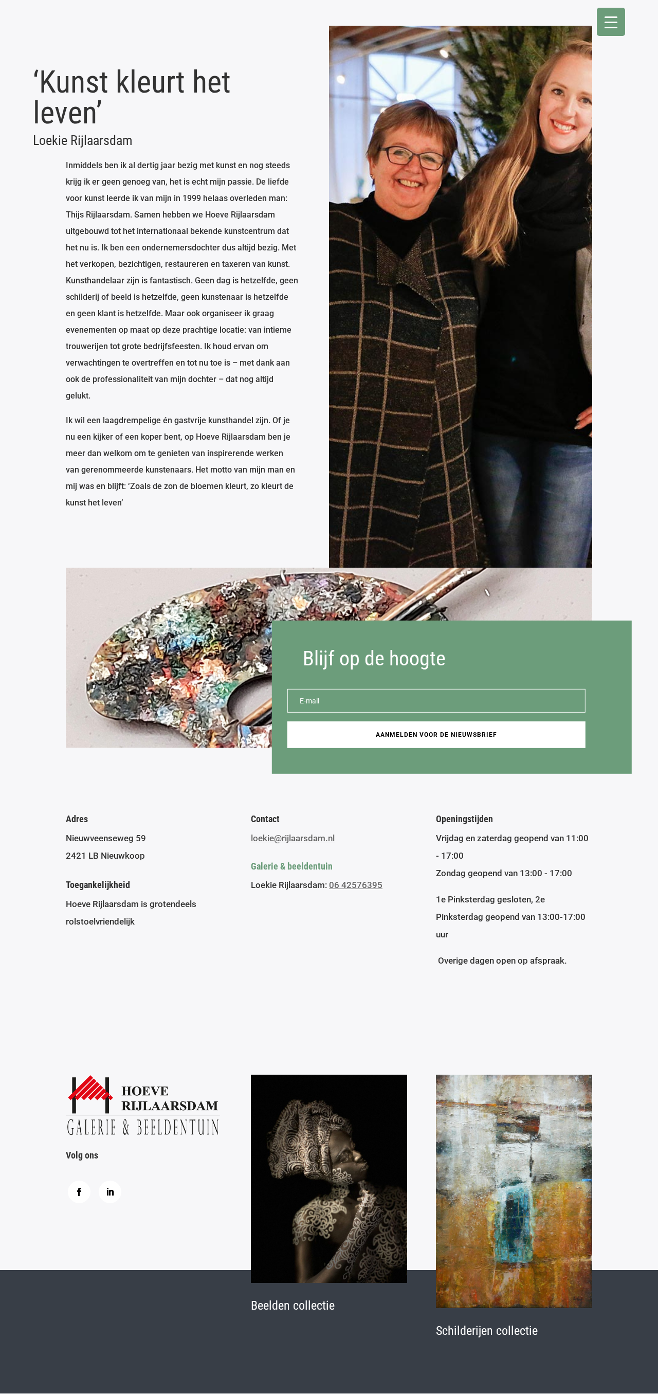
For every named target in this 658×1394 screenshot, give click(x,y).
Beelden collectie (293, 1305)
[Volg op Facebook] (79, 1192)
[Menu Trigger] (611, 22)
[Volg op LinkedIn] (110, 1192)
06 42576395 (355, 885)
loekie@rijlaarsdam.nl (293, 838)
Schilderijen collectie (487, 1331)
